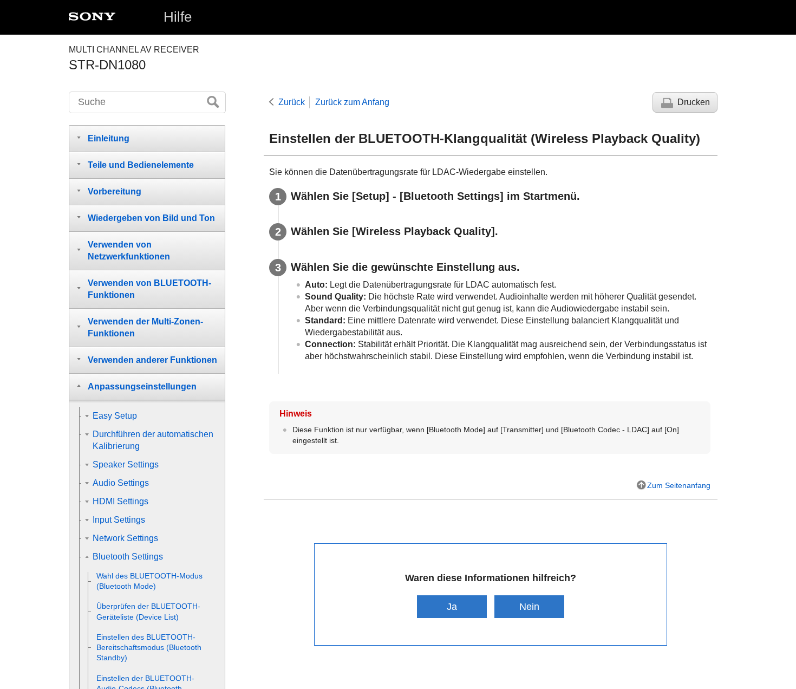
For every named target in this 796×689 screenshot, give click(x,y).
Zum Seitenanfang (678, 485)
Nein (529, 606)
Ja (452, 606)
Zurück (291, 102)
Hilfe (178, 17)
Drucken (693, 102)
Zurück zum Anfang (352, 102)
